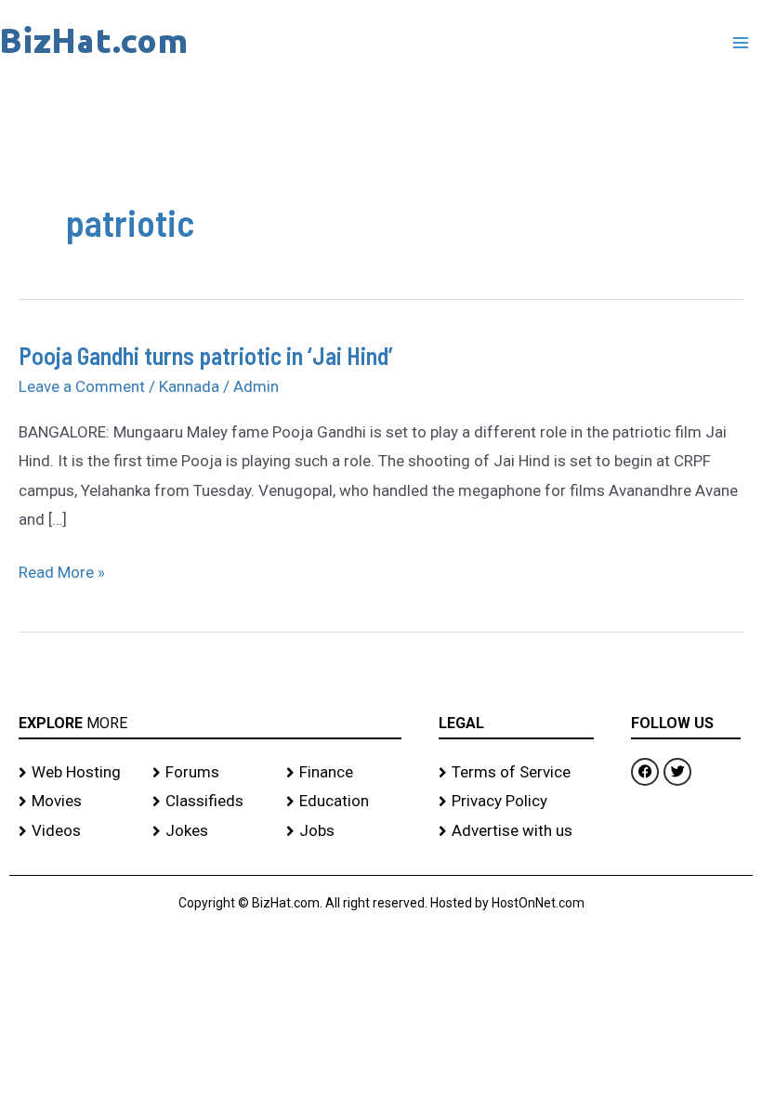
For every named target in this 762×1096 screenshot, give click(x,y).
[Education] (343, 801)
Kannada (189, 386)
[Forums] (210, 773)
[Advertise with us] (516, 831)
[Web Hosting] (76, 773)
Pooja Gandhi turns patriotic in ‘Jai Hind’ (206, 355)
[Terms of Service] (516, 773)
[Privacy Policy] (516, 801)
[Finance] (343, 773)
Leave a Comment (82, 386)
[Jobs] (343, 831)
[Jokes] (210, 831)
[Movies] (76, 801)
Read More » (62, 569)
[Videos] (76, 831)
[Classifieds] (210, 801)
